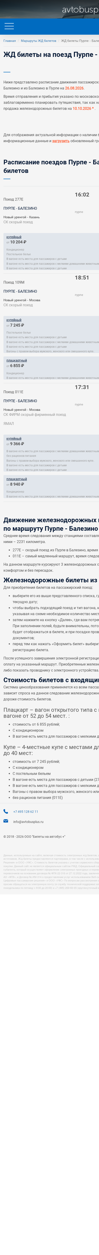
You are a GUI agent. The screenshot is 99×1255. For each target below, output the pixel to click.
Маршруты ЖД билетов (38, 40)
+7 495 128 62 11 (25, 811)
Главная (9, 40)
